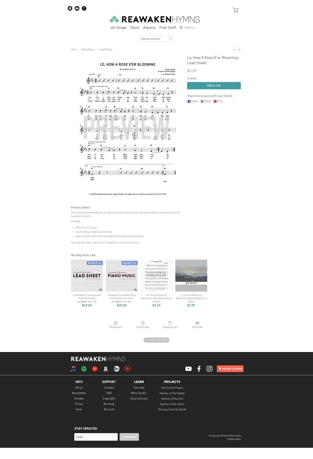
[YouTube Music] (95, 369)
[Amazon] (106, 369)
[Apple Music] (84, 8)
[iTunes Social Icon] (73, 369)
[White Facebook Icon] (199, 369)
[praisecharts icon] (127, 369)
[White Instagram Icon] (209, 369)
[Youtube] (77, 8)
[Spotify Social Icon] (84, 369)
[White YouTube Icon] (188, 369)
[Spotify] (70, 8)
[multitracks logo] (116, 369)
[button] (168, 27)
